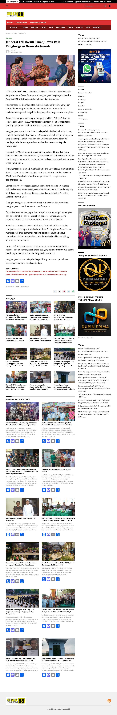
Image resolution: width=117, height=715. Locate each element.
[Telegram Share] (68, 291)
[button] (105, 6)
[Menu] (7, 6)
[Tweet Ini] (59, 291)
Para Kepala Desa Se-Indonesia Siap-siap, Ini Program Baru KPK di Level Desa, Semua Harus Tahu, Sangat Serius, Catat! (93, 161)
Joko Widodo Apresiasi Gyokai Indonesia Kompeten (40, 340)
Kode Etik (81, 106)
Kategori (81, 102)
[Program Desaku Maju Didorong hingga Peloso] (16, 330)
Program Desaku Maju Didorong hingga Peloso (15, 340)
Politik (43, 27)
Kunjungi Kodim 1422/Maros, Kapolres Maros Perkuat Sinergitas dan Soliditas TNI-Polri (64, 341)
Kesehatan (97, 27)
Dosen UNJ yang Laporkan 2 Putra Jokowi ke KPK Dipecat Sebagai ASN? (93, 154)
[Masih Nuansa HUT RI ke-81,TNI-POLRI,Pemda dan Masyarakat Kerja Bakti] (40, 354)
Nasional (13, 27)
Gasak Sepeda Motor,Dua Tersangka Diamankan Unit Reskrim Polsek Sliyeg (93, 140)
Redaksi (10, 22)
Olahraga (79, 27)
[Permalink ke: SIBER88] (7, 51)
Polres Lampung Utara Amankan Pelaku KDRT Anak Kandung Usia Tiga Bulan (40, 387)
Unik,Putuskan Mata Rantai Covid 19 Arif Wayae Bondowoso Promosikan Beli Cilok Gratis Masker (93, 146)
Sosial (51, 27)
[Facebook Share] (55, 291)
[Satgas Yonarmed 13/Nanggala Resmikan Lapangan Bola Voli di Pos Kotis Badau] (16, 354)
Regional (34, 27)
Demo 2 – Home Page (85, 93)
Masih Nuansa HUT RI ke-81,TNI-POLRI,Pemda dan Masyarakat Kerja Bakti (39, 364)
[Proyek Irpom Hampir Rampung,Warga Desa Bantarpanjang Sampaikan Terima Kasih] (64, 377)
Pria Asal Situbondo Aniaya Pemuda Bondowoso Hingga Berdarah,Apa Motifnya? (93, 182)
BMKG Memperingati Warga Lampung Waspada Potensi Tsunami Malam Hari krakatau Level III (93, 194)
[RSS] (109, 701)
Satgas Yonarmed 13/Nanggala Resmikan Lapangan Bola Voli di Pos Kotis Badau (15, 364)
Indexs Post (82, 99)
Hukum (25, 27)
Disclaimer (81, 96)
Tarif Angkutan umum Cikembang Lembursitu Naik (94, 175)
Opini (88, 27)
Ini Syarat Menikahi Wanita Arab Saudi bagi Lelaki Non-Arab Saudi (94, 188)
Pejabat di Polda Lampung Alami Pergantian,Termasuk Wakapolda (89, 39)
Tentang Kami (21, 22)
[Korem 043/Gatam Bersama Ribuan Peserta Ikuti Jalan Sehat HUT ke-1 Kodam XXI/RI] (16, 377)
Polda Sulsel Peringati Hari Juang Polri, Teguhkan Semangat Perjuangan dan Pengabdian (64, 364)
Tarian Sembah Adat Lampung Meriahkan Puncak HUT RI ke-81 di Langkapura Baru (36, 271)
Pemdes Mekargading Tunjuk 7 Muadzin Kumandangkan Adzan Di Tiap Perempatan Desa (94, 168)
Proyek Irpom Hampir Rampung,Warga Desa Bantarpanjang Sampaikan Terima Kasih (63, 387)
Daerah (70, 27)
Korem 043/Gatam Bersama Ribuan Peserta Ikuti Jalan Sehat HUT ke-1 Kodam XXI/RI (16, 387)
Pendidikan (60, 27)
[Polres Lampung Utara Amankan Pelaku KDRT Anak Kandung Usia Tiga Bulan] (40, 377)
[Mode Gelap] (110, 6)
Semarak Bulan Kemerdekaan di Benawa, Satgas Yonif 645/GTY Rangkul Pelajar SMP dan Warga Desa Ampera (63, 317)
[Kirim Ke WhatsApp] (73, 291)
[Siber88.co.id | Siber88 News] (15, 14)
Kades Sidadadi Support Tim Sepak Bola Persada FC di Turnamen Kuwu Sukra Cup (71, 2)
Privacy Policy (82, 112)
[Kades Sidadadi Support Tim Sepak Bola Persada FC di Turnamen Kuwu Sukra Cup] (40, 307)
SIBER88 (13, 50)
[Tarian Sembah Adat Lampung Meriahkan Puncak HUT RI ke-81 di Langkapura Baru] (16, 307)
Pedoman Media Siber (38, 22)
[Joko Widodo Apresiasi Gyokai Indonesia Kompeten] (40, 330)
